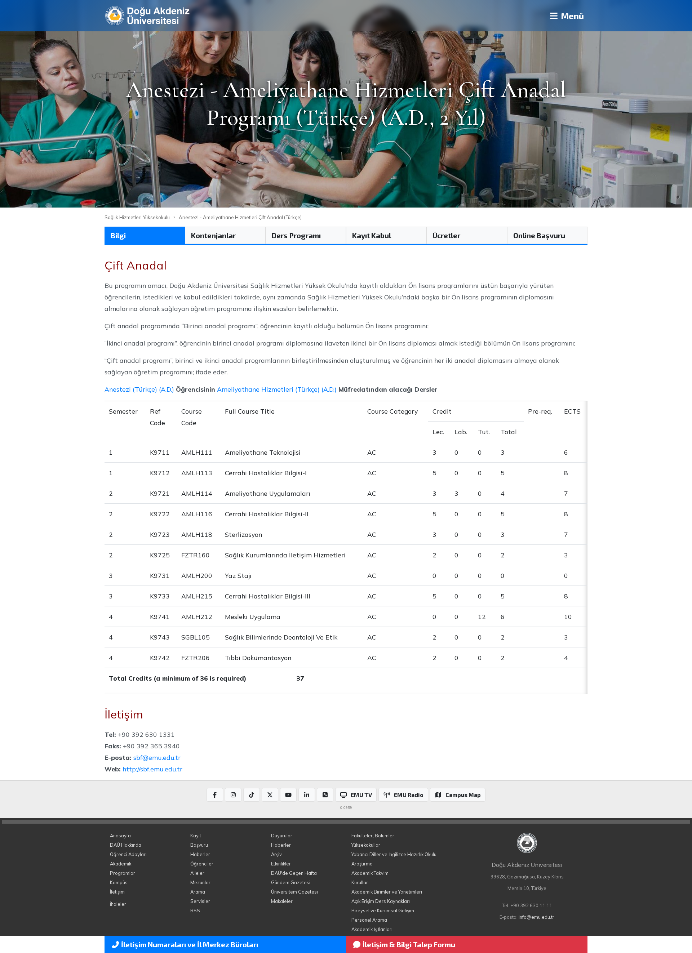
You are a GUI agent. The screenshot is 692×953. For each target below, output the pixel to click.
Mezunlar (200, 882)
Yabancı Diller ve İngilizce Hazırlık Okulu (393, 854)
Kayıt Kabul (371, 235)
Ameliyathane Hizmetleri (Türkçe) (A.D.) (277, 389)
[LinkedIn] (306, 795)
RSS (195, 910)
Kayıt (195, 835)
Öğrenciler (201, 864)
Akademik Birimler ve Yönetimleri (386, 892)
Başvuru (199, 845)
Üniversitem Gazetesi (294, 892)
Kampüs (119, 882)
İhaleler (118, 904)
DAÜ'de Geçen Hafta (294, 873)
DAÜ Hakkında (125, 845)
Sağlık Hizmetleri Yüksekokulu (137, 217)
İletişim (117, 892)
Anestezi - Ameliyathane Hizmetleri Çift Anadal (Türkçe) (240, 217)
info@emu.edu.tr (536, 917)
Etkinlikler (281, 864)
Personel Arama (369, 920)
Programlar (122, 873)
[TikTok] (251, 795)
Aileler (197, 873)
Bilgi (118, 235)
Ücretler (446, 235)
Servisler (200, 901)
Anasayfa (120, 835)
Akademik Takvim (370, 873)
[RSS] (325, 795)
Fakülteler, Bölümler (372, 835)
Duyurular (281, 835)
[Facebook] (215, 795)
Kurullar (359, 882)
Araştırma (362, 864)
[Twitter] (270, 795)
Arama (197, 892)
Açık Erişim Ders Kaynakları (380, 901)
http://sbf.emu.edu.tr (152, 769)
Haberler (200, 854)
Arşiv (276, 854)
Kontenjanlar (213, 235)
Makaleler (282, 901)
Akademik (120, 864)
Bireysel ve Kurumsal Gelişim (382, 910)
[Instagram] (233, 795)
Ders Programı (296, 235)
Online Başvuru (539, 235)
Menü (571, 15)
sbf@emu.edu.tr (157, 757)
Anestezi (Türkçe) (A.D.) (139, 389)
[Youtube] (288, 795)
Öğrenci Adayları (128, 854)
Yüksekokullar (365, 845)
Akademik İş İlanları (371, 929)
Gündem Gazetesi (290, 882)
